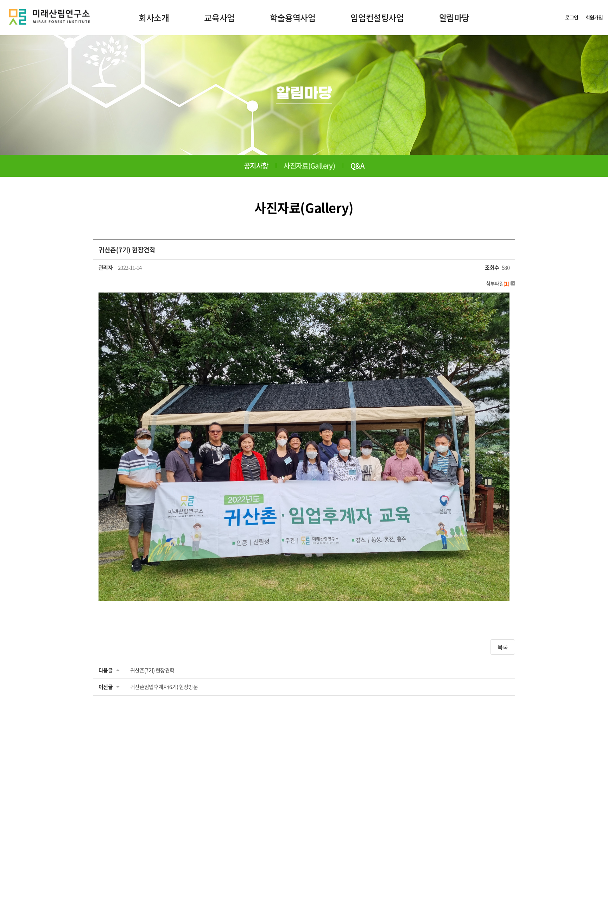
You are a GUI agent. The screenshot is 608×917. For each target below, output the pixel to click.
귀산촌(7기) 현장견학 (152, 670)
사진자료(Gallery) (309, 166)
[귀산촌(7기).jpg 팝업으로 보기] (304, 297)
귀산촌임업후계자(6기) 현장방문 (164, 687)
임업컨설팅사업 (377, 17)
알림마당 (454, 17)
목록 (503, 647)
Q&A (357, 166)
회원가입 (594, 17)
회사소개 (154, 17)
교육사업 (219, 17)
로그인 (571, 17)
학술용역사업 (293, 17)
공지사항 (256, 166)
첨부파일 (497, 283)
